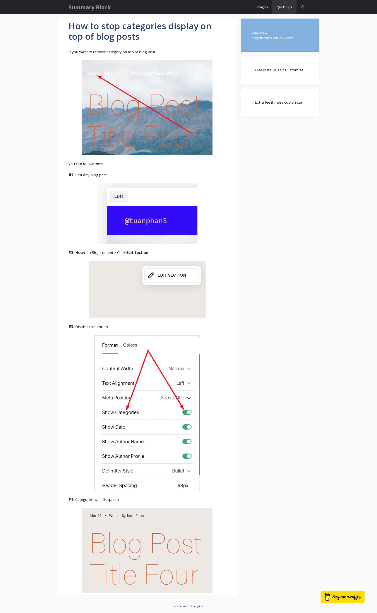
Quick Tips (284, 7)
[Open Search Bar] (302, 7)
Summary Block (90, 7)
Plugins (262, 7)
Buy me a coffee (348, 599)
